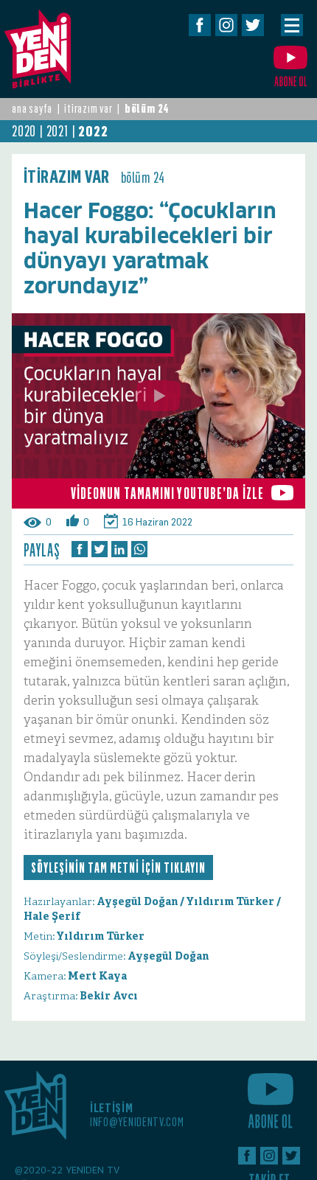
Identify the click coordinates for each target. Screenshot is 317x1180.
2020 (24, 131)
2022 (93, 131)
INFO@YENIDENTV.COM (137, 1122)
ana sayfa (32, 109)
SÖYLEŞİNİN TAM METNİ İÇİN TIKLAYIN (118, 867)
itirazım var (88, 109)
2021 (57, 131)
